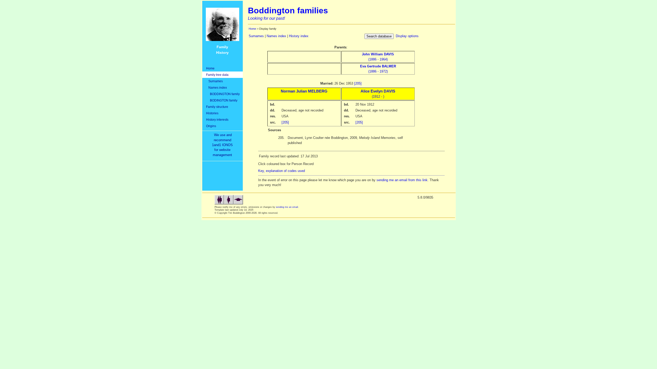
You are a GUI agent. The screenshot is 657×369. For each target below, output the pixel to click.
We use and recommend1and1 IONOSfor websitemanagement (223, 145)
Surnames (214, 81)
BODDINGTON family (223, 94)
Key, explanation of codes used (281, 171)
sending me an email (287, 207)
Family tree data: (217, 74)
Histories (212, 113)
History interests (217, 119)
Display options (407, 36)
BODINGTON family (221, 100)
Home (210, 68)
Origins (211, 126)
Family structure (217, 106)
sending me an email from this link (402, 180)
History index (298, 36)
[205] (358, 83)
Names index (216, 87)
